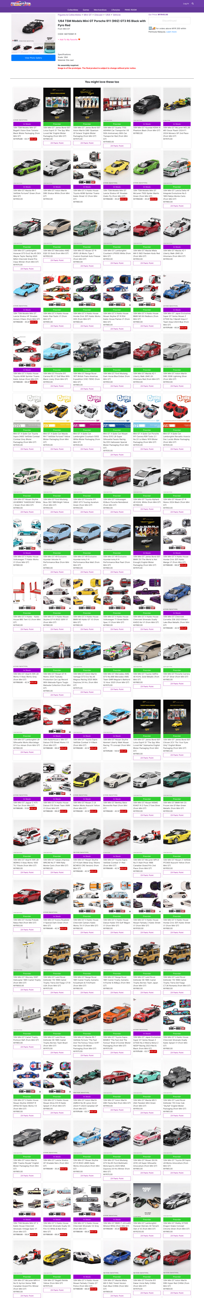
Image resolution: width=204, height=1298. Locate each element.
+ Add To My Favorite (69, 39)
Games (86, 10)
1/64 (107, 14)
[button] (193, 3)
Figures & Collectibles (69, 14)
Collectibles (73, 10)
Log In (186, 3)
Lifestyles (115, 10)
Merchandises (100, 10)
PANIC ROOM (131, 10)
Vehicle (117, 14)
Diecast (98, 14)
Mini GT (88, 14)
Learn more (171, 32)
